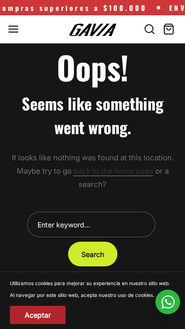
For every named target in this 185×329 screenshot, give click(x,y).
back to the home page (113, 171)
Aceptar (38, 315)
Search (92, 254)
